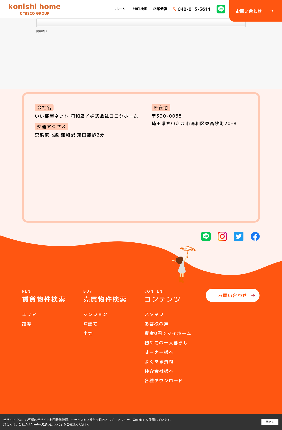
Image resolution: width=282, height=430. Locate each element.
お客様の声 (157, 324)
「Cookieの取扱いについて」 (45, 424)
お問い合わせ (232, 295)
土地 (88, 333)
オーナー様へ (159, 352)
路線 (27, 324)
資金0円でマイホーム (168, 333)
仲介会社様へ (159, 371)
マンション (95, 314)
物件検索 (140, 8)
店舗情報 (160, 8)
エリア (29, 314)
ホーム (120, 8)
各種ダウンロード (164, 380)
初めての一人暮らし (166, 343)
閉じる (270, 422)
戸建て (90, 324)
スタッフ (154, 314)
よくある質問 (159, 361)
